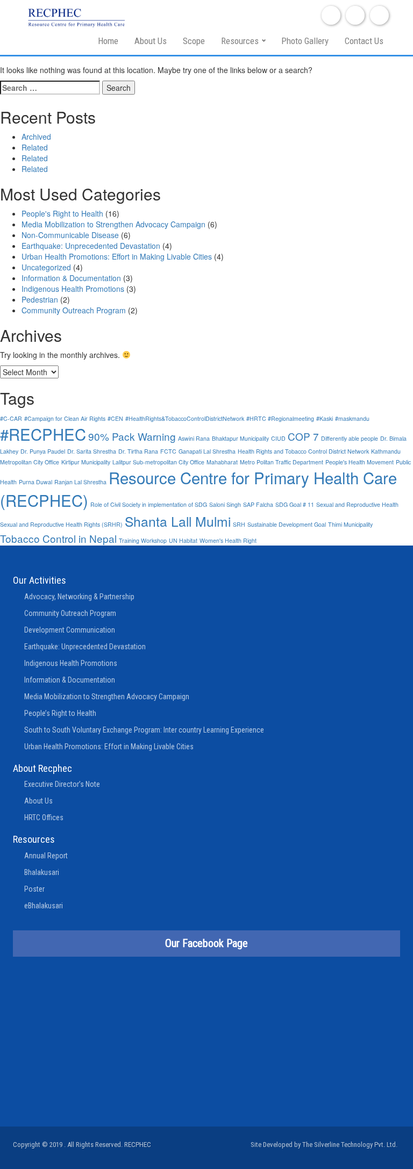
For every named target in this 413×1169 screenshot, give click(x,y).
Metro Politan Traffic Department (281, 462)
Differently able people (349, 438)
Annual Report (46, 855)
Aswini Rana (194, 438)
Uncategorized (46, 267)
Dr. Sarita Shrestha (91, 451)
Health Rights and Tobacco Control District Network (303, 451)
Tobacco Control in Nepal (58, 538)
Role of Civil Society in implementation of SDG (148, 504)
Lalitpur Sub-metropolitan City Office (158, 462)
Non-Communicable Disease (70, 235)
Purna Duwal (35, 482)
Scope (194, 40)
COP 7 (303, 436)
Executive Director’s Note (62, 784)
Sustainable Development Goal (286, 524)
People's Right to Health (62, 213)
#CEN (115, 418)
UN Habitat (183, 540)
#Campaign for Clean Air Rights (64, 418)
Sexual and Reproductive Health (357, 504)
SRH (239, 524)
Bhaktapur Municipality (240, 438)
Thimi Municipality (350, 524)
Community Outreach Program (74, 310)
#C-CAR (11, 418)
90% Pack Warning (132, 436)
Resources (240, 40)
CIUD (278, 438)
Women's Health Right (228, 540)
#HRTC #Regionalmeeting (280, 418)
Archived (36, 136)
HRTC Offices (43, 817)
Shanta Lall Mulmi (178, 521)
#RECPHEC (43, 433)
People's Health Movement (359, 462)
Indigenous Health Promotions (73, 288)
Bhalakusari (41, 872)
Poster (34, 889)
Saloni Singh (225, 504)
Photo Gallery (305, 40)
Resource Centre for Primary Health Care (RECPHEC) (198, 488)
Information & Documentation (71, 277)
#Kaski (324, 418)
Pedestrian (40, 299)
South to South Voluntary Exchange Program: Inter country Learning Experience (144, 730)
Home (108, 40)
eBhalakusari (43, 905)
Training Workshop (143, 540)
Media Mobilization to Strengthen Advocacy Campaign (113, 224)
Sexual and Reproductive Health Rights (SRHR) (61, 524)
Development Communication (69, 630)
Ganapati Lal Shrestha (207, 451)
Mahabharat (222, 462)
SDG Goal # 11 (294, 504)
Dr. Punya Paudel (42, 451)
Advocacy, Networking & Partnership (79, 596)
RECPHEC (137, 1145)
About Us (150, 40)
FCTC (168, 451)
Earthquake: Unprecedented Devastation (91, 245)
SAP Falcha (258, 504)
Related (35, 147)
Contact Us (364, 40)
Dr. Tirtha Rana (138, 451)
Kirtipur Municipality (85, 462)
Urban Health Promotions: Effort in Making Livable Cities (117, 256)
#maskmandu (352, 418)
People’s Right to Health (60, 713)
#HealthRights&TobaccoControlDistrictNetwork (184, 418)
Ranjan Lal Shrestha (80, 482)
